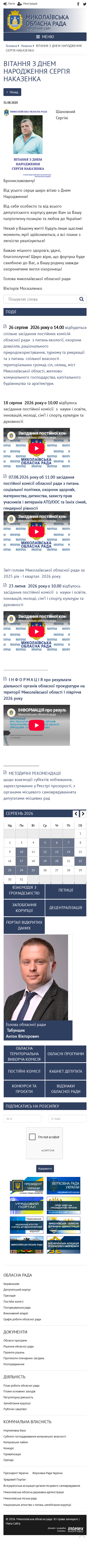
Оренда (8, 1460)
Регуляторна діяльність (18, 1397)
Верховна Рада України (48, 1473)
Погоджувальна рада (16, 1308)
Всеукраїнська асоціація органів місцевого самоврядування (41, 1486)
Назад (13, 92)
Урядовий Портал (14, 1479)
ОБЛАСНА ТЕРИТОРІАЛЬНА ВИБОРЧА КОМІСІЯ (24, 1054)
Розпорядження (13, 1364)
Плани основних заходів (19, 1391)
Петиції (66, 890)
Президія (9, 1296)
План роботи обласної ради (21, 1386)
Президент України (15, 1473)
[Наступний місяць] (83, 813)
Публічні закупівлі (15, 1409)
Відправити (45, 1168)
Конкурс (8, 1448)
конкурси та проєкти (24, 1088)
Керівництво (11, 1284)
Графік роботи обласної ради (22, 1319)
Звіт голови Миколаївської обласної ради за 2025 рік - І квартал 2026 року (44, 573)
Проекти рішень (13, 1352)
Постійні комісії (13, 1302)
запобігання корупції (24, 907)
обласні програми (66, 1053)
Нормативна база (14, 1430)
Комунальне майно (15, 1442)
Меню (47, 36)
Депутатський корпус (17, 1290)
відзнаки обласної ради (66, 1088)
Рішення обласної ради (18, 1346)
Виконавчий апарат (15, 1313)
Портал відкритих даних (24, 925)
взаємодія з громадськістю (24, 890)
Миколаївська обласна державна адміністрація (33, 1492)
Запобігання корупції (17, 1403)
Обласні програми (15, 1340)
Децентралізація (65, 907)
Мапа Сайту (13, 1523)
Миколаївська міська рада (20, 1498)
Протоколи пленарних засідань (23, 1358)
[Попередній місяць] (76, 813)
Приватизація (12, 1454)
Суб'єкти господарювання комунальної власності (34, 1436)
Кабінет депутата (65, 1071)
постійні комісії (24, 1071)
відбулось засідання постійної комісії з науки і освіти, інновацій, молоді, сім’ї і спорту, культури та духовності (44, 595)
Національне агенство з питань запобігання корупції (37, 1505)
